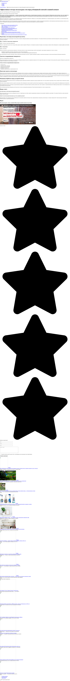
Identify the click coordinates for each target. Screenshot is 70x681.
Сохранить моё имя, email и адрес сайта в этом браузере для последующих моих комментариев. (16, 454)
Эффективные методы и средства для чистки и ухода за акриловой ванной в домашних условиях (16, 504)
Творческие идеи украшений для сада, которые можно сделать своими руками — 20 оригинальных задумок (17, 490)
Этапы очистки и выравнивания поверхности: (9, 28)
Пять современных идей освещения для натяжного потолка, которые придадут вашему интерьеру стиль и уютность (19, 468)
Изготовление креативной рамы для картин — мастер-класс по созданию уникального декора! (15, 576)
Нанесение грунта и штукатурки (7, 29)
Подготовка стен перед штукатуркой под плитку (10, 25)
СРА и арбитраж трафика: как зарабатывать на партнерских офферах (11, 617)
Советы (3, 5)
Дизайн (3, 4)
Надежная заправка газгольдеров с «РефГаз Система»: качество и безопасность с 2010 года (15, 603)
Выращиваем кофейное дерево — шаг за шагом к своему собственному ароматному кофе (14, 517)
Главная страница (3, 7)
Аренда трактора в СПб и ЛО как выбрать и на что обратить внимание (11, 659)
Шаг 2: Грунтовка (5, 26)
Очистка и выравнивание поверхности (8, 27)
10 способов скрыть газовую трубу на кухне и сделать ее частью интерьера (12, 529)
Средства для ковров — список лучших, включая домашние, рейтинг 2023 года (13, 540)
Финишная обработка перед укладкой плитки (9, 30)
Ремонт (3, 3)
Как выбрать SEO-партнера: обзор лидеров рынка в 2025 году (10, 646)
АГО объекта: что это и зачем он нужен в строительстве (9, 590)
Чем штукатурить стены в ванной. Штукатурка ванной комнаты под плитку (14, 34)
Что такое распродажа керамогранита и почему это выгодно (10, 630)
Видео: (3, 33)
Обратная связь (4, 677)
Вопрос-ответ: (4, 31)
